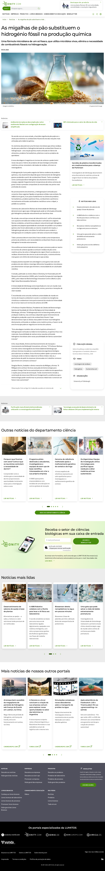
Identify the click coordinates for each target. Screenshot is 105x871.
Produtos (51, 797)
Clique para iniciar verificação (59, 548)
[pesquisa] (38, 8)
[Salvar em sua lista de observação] (93, 14)
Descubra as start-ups (32, 776)
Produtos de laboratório (56, 776)
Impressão (5, 859)
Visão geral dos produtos (56, 782)
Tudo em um (52, 804)
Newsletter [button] (72, 14)
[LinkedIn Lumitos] (102, 859)
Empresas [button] (15, 14)
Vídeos (27, 794)
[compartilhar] (96, 14)
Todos (6, 8)
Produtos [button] (24, 14)
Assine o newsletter (86, 541)
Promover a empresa (32, 779)
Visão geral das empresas (33, 782)
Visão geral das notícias (9, 776)
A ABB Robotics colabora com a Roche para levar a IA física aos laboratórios (88, 217)
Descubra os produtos (55, 772)
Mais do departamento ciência (52, 513)
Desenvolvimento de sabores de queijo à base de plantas (88, 208)
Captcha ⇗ (67, 550)
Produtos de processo (55, 779)
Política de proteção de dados (40, 859)
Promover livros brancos (9, 804)
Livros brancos (53, 801)
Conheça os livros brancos (10, 794)
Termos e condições (19, 859)
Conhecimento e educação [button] (55, 14)
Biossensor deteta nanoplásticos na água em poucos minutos (89, 227)
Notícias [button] (6, 14)
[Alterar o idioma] (100, 14)
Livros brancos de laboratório (11, 797)
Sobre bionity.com (40, 853)
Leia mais (49, 561)
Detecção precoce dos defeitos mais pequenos (88, 246)
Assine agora (88, 785)
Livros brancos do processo (10, 801)
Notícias (51, 794)
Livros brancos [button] (36, 14)
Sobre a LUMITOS (25, 853)
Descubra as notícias (8, 772)
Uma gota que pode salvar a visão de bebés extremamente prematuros (89, 236)
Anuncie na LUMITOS (8, 853)
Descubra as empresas (32, 772)
